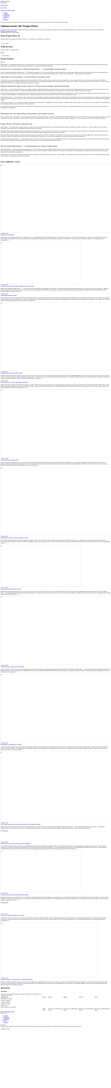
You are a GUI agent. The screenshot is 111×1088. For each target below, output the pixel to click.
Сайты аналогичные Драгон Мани (9, 460)
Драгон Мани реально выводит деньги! (11, 589)
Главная (6, 13)
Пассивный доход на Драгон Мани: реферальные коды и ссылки (17, 286)
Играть (2, 52)
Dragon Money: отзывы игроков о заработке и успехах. (15, 537)
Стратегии (6, 14)
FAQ (5, 18)
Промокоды (7, 15)
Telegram (6, 19)
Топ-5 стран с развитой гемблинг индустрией (12, 915)
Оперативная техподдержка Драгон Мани (11, 373)
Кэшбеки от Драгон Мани (7, 234)
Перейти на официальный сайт (9, 31)
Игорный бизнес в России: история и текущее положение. (16, 843)
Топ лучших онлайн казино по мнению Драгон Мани (14, 894)
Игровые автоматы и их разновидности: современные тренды (17, 979)
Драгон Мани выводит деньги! (9, 295)
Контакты (6, 17)
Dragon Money (11, 1011)
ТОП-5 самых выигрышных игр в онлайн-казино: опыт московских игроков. (20, 824)
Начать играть (4, 10)
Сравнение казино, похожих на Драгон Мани (12, 666)
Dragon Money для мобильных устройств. (11, 744)
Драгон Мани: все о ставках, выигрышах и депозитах (14, 382)
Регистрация (11, 10)
